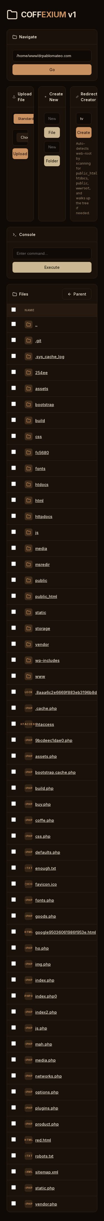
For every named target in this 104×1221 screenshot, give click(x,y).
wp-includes (47, 660)
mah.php (43, 1044)
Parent (79, 294)
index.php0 (46, 996)
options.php (47, 1092)
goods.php (45, 916)
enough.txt (45, 868)
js (37, 532)
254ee (41, 372)
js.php (41, 1028)
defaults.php (47, 852)
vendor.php (46, 1204)
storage (42, 628)
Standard (26, 118)
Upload (20, 153)
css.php (42, 836)
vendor (42, 644)
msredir (42, 564)
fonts (40, 468)
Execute (52, 267)
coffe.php (44, 820)
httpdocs (43, 516)
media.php (45, 1060)
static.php (45, 1188)
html (39, 500)
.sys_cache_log (49, 356)
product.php (47, 1124)
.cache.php (46, 708)
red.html (43, 1140)
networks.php (48, 1076)
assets (41, 388)
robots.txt (44, 1156)
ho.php (42, 948)
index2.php (46, 1012)
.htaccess (44, 724)
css (38, 436)
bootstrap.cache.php (55, 772)
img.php (43, 964)
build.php (44, 788)
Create (83, 132)
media (41, 548)
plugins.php (46, 1108)
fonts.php (44, 900)
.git (38, 340)
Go (52, 69)
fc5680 (42, 452)
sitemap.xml (46, 1172)
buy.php (43, 804)
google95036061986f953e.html (65, 932)
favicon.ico (46, 884)
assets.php (46, 756)
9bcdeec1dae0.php (53, 740)
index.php (44, 980)
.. (36, 324)
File (52, 132)
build (40, 420)
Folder (52, 161)
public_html (46, 596)
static (40, 612)
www (40, 676)
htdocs (42, 484)
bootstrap (44, 404)
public (41, 580)
